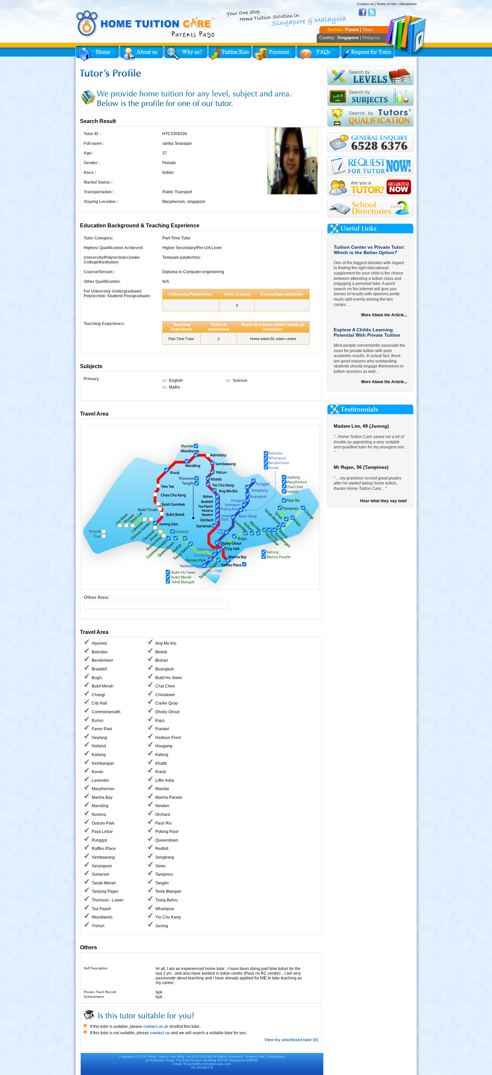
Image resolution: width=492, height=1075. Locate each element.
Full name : (94, 143)
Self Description (96, 968)
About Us (141, 53)
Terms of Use (387, 4)
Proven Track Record (100, 992)
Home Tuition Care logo (146, 24)
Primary (91, 379)
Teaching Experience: (104, 323)
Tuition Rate (230, 53)
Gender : (92, 162)
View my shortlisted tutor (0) (291, 1040)
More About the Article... (384, 315)
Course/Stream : (99, 272)
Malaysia (371, 37)
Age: (88, 153)
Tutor (367, 29)
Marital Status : (98, 182)
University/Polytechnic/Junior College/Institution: (112, 259)
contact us (152, 1026)
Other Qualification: (102, 281)
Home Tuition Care (161, 1056)
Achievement (94, 996)
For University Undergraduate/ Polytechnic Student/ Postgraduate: (117, 293)
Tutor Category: (98, 238)
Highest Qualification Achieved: (114, 247)
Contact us (365, 4)
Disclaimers (408, 4)
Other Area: (96, 597)
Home (97, 53)
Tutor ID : (92, 133)
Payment (274, 53)
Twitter (372, 12)
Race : (90, 172)
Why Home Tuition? (186, 53)
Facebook (362, 12)
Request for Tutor (367, 53)
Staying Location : (101, 201)
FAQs (318, 53)
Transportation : (99, 192)
